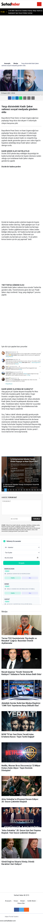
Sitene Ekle (21, 903)
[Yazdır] (28, 98)
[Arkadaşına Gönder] (24, 98)
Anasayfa (8, 901)
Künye (16, 901)
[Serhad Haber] (11, 4)
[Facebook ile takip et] (16, 910)
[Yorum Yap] (33, 98)
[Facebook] (9, 98)
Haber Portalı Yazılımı (11, 916)
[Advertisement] (21, 37)
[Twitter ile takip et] (21, 910)
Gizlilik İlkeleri (31, 901)
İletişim (22, 901)
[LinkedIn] (17, 98)
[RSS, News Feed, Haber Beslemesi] (26, 910)
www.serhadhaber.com (8, 921)
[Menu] (39, 4)
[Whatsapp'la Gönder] (20, 98)
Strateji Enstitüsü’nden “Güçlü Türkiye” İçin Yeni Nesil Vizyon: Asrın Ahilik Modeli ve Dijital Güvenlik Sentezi (24, 12)
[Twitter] (13, 98)
